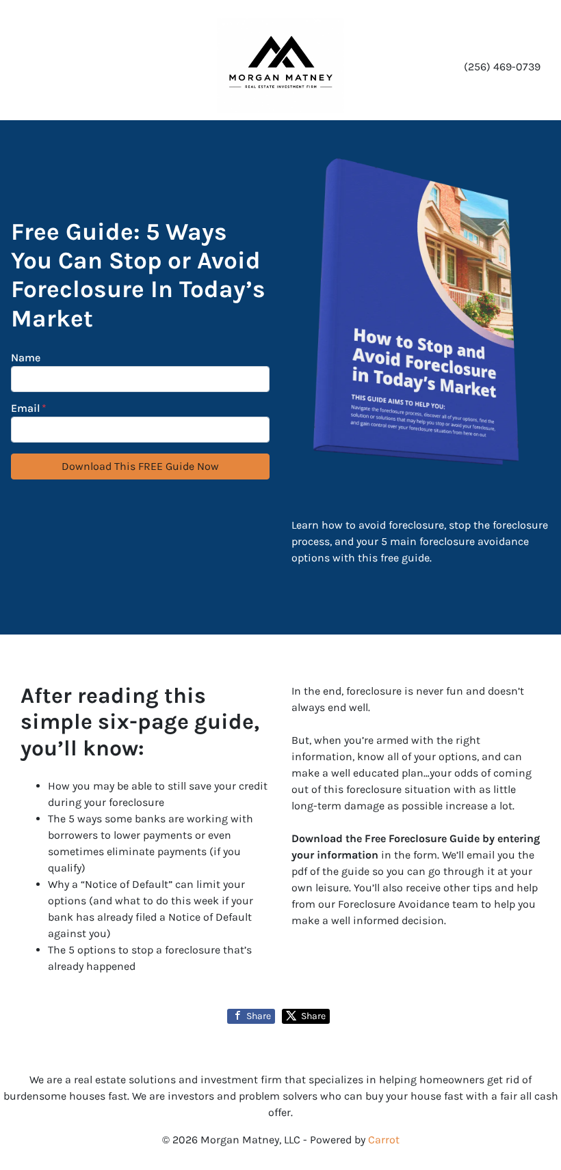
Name (25, 357)
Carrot (384, 1139)
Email (29, 408)
